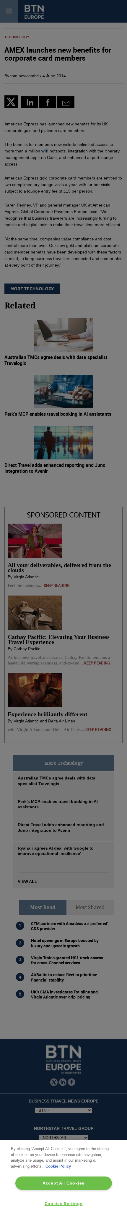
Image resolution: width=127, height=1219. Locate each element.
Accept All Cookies (63, 1183)
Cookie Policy (58, 1166)
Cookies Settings (64, 1203)
